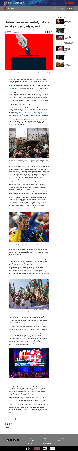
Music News (6, 11)
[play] (5, 8)
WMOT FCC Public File (62, 438)
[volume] (8, 8)
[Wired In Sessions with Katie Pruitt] (60, 30)
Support (30, 11)
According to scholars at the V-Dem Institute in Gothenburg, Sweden (31, 112)
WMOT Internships (46, 440)
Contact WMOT (31, 438)
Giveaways (49, 11)
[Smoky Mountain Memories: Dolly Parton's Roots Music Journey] (60, 21)
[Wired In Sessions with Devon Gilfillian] (60, 57)
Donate (71, 3)
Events (44, 11)
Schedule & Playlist (21, 11)
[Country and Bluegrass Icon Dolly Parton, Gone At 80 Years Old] (60, 48)
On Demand (37, 11)
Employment (45, 438)
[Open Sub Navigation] (9, 11)
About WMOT (30, 443)
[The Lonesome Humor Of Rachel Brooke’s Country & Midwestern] (60, 64)
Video (12, 11)
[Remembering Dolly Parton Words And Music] (60, 37)
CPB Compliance (61, 440)
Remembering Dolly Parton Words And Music (68, 37)
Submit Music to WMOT (47, 443)
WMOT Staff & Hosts (32, 440)
